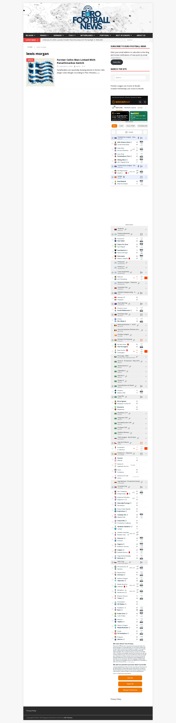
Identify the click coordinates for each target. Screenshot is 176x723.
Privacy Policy (116, 699)
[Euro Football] (88, 31)
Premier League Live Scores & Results (125, 86)
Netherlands (86, 35)
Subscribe (116, 62)
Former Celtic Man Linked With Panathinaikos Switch (76, 61)
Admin (78, 66)
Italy (71, 35)
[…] (98, 73)
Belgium (29, 35)
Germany (58, 35)
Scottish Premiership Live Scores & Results (127, 88)
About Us (141, 35)
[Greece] (40, 72)
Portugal (104, 35)
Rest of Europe (123, 35)
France (43, 35)
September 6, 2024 (65, 66)
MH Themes (68, 718)
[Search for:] (138, 40)
